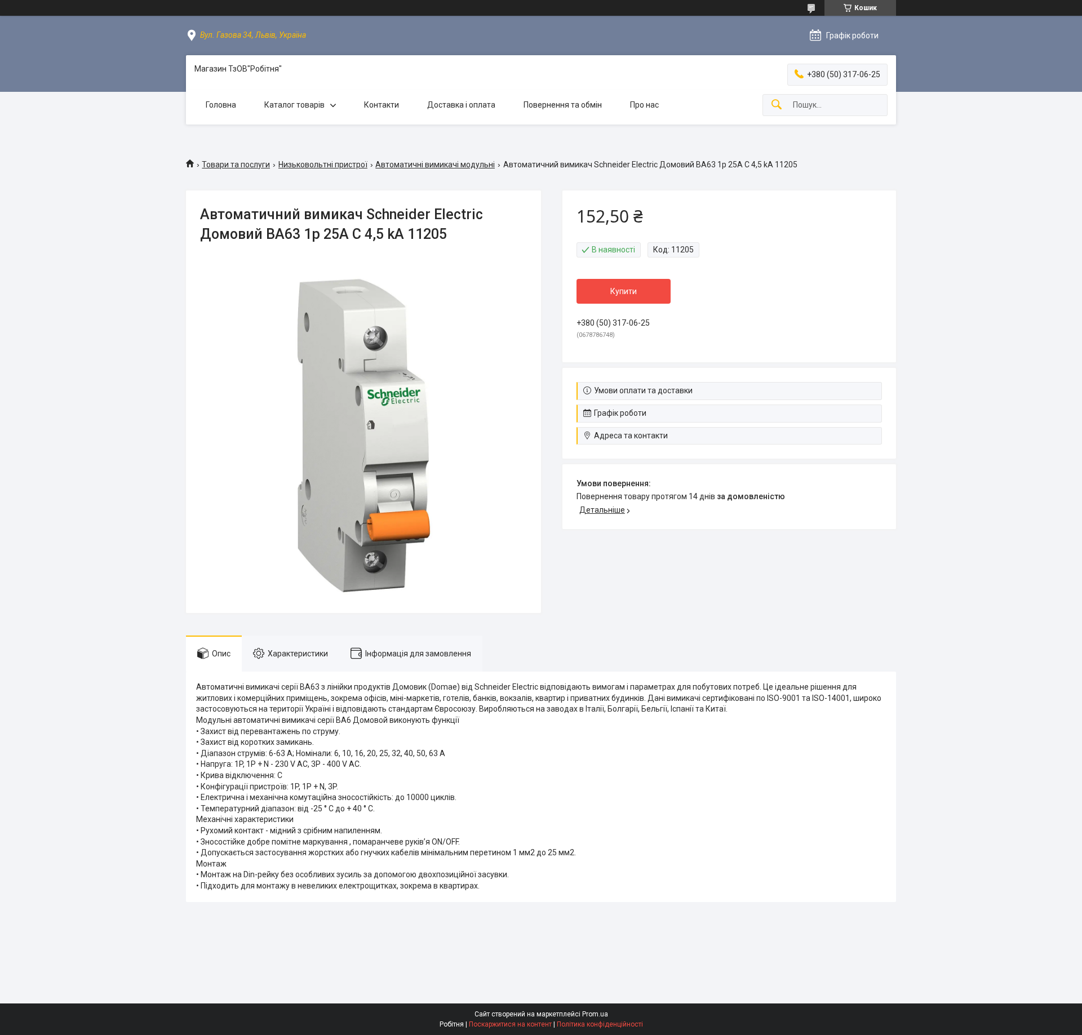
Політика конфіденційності (600, 1024)
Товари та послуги (236, 164)
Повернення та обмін (563, 104)
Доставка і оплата (461, 104)
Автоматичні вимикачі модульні (435, 164)
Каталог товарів (294, 104)
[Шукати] (776, 105)
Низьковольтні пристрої (322, 164)
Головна (221, 104)
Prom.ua (595, 1014)
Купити (623, 291)
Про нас (644, 104)
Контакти (381, 104)
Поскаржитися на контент (510, 1024)
